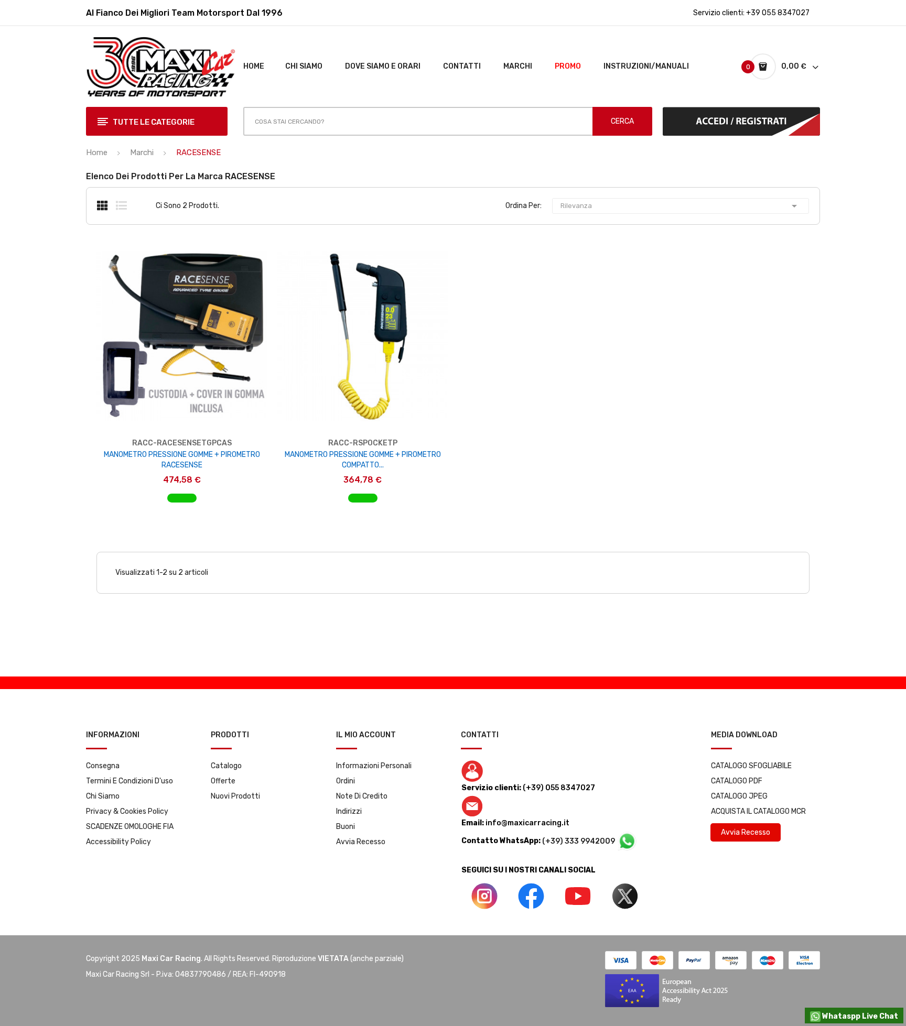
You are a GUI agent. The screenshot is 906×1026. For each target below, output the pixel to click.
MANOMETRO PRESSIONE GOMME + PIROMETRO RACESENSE (182, 460)
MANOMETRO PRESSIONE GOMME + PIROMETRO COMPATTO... (363, 460)
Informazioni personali (374, 765)
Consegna (103, 765)
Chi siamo (103, 796)
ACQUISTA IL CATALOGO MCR (758, 811)
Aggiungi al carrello (181, 493)
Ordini (345, 781)
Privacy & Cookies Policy (127, 811)
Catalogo (226, 765)
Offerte (223, 781)
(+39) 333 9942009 (579, 841)
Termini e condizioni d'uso (129, 781)
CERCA (622, 121)
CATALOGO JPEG (739, 796)
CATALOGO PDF (736, 781)
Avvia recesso (360, 841)
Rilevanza (680, 206)
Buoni (345, 826)
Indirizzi (349, 811)
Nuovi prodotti (235, 796)
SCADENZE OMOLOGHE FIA (130, 826)
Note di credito (361, 796)
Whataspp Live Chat (859, 1016)
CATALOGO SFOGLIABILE (751, 765)
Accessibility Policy (118, 841)
